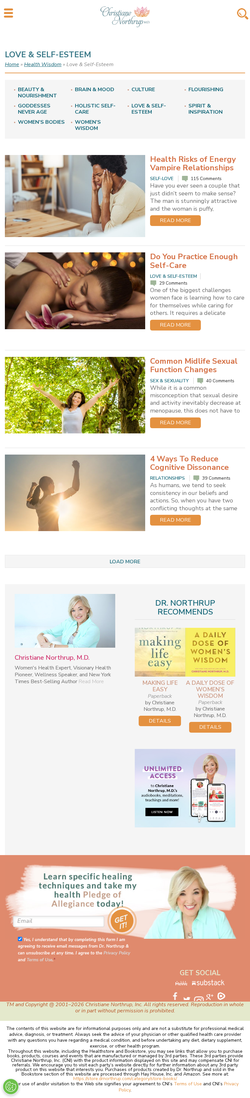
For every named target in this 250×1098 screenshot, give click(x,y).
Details (160, 721)
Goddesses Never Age (34, 109)
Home (12, 64)
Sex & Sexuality (169, 381)
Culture (143, 90)
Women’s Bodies (41, 122)
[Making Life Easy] (160, 652)
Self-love (162, 179)
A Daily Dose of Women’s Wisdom (210, 689)
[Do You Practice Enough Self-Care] (75, 290)
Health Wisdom (43, 64)
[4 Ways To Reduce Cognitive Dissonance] (75, 493)
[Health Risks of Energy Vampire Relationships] (75, 196)
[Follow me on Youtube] (211, 995)
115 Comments (206, 179)
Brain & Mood (94, 90)
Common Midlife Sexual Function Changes (194, 365)
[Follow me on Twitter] (188, 995)
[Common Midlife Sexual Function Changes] (75, 395)
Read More (175, 220)
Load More (125, 561)
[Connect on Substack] (208, 984)
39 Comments (216, 478)
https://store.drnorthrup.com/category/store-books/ (125, 1079)
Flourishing (205, 90)
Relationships (167, 478)
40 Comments (220, 381)
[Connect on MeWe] (181, 984)
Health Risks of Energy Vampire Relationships (193, 163)
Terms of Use (39, 960)
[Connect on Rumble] (223, 995)
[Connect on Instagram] (200, 996)
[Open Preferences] (11, 1086)
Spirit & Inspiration (205, 109)
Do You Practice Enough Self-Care (194, 260)
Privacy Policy (117, 953)
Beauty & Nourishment (37, 93)
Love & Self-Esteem (149, 109)
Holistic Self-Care (95, 109)
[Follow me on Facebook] (176, 995)
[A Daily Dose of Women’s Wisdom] (210, 652)
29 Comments (173, 283)
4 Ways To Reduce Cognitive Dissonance (189, 463)
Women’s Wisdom (88, 125)
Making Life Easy (160, 686)
